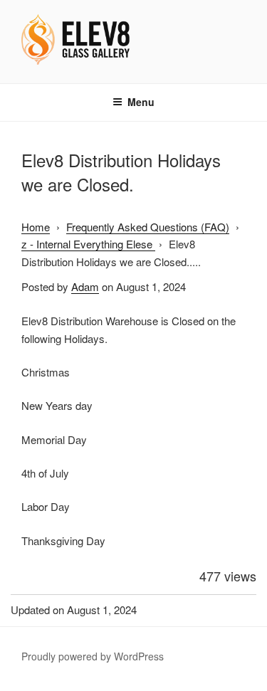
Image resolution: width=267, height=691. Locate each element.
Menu (141, 102)
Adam (85, 286)
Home (35, 226)
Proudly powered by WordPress (92, 656)
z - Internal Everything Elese (88, 243)
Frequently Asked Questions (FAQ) (147, 226)
